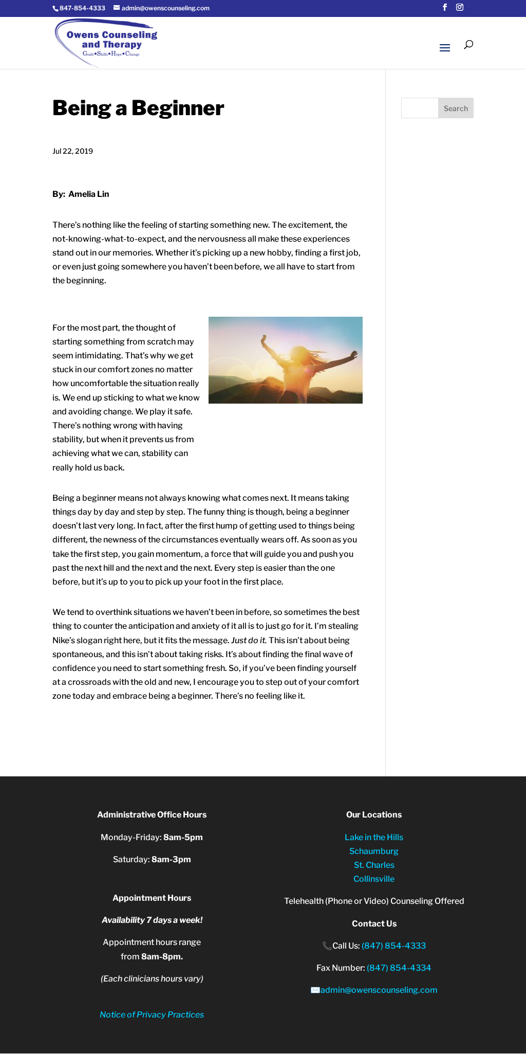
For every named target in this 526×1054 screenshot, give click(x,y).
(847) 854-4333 (394, 946)
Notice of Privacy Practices (152, 1015)
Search (456, 108)
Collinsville (373, 879)
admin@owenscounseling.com (379, 990)
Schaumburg (374, 851)
